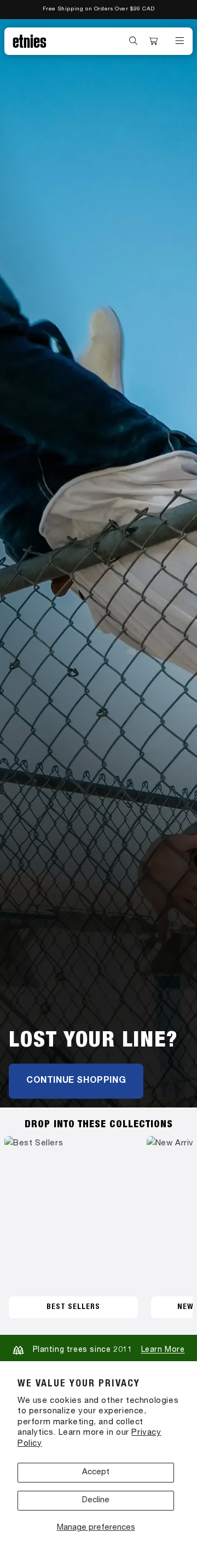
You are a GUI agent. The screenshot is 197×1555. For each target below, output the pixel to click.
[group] (98, 563)
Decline (95, 1500)
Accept (95, 1472)
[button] (133, 40)
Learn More (163, 1350)
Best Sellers (73, 1307)
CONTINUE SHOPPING (76, 1081)
